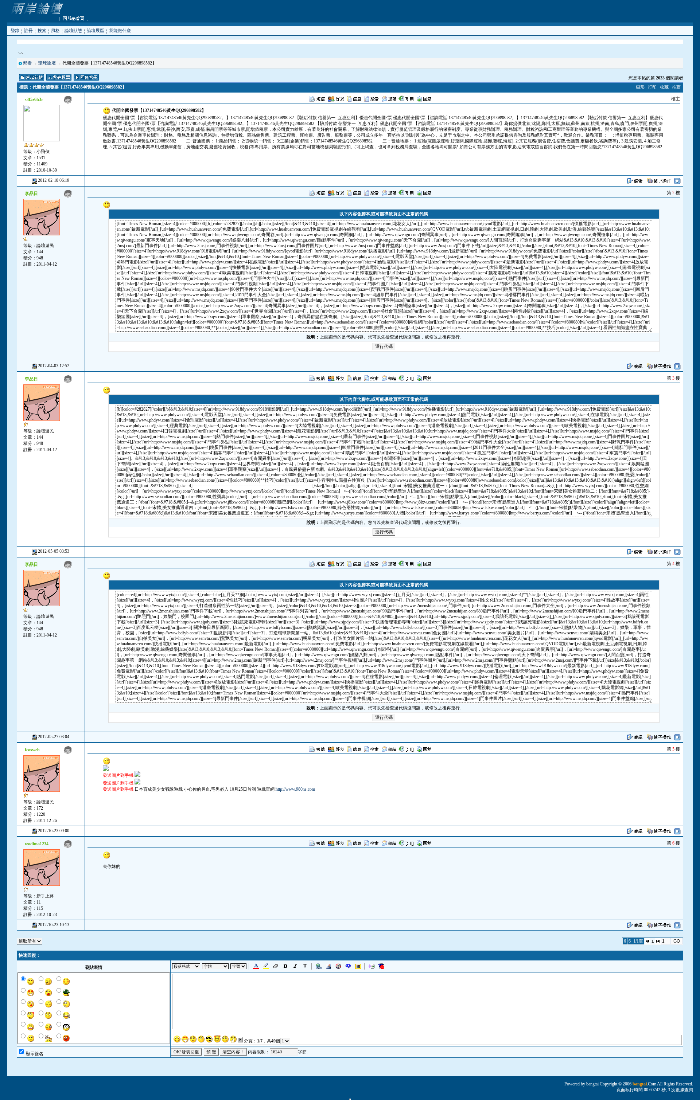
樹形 (640, 87)
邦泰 (27, 63)
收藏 (664, 87)
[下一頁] (240, 1039)
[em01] (177, 1039)
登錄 (15, 30)
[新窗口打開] (106, 769)
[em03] (193, 1039)
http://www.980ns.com (295, 789)
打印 (652, 87)
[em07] (225, 1039)
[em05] (209, 1039)
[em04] (201, 1039)
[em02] (185, 1039)
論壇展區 (95, 30)
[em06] (217, 1039)
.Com (644, 1084)
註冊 (28, 30)
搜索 (42, 30)
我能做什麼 (120, 30)
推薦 (676, 87)
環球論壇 (47, 63)
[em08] (233, 1039)
